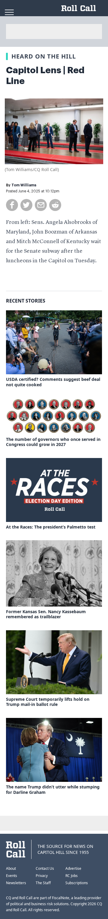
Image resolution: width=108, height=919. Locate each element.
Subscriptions (76, 882)
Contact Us (45, 868)
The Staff (43, 882)
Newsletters (16, 882)
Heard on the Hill (43, 56)
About (11, 868)
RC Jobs (71, 875)
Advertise (73, 868)
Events (11, 875)
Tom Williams (23, 185)
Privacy (42, 875)
